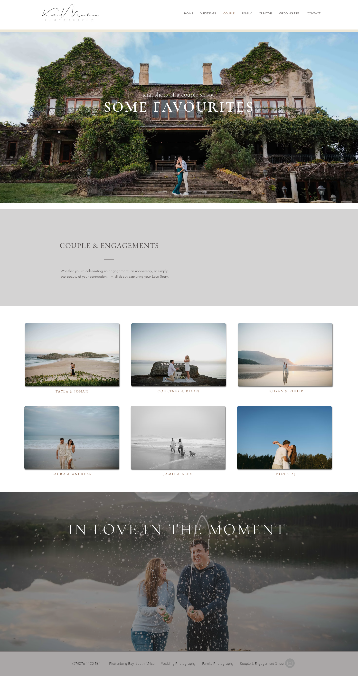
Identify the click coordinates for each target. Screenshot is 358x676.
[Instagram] (290, 663)
